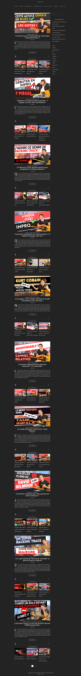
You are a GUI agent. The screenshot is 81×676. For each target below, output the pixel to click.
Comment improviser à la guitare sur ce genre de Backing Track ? (44, 333)
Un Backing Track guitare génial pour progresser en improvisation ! (32, 168)
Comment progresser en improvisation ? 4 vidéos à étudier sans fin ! (20, 71)
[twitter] (42, 1)
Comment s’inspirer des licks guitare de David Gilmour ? (32, 494)
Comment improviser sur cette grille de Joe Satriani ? (44, 71)
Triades (53, 73)
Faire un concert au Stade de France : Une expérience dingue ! (44, 659)
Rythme (53, 67)
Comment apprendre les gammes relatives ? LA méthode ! (20, 136)
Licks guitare (54, 60)
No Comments (32, 39)
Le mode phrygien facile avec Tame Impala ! (32, 430)
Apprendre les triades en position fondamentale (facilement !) (44, 400)
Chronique (54, 47)
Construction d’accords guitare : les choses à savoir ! (44, 270)
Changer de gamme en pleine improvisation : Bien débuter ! (19, 465)
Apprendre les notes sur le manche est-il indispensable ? (32, 270)
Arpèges (53, 45)
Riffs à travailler (54, 65)
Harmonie (53, 54)
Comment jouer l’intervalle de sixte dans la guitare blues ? (32, 36)
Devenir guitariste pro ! (55, 50)
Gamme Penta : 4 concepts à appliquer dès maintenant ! (20, 594)
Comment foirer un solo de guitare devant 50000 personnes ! (32, 529)
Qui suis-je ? (63, 6)
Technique (54, 71)
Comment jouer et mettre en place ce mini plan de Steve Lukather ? (20, 529)
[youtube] (38, 1)
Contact (56, 6)
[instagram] (41, 1)
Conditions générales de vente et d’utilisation (40, 672)
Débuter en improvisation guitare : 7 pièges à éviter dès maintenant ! (32, 101)
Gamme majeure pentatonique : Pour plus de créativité (20, 333)
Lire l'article (32, 52)
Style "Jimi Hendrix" (55, 69)
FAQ (53, 52)
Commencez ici (28, 6)
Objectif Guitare (19, 6)
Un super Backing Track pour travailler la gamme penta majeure (32, 559)
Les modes (54, 58)
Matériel (53, 63)
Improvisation (54, 56)
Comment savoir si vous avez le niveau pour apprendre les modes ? (32, 594)
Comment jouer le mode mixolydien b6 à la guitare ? (32, 71)
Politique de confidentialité (49, 672)
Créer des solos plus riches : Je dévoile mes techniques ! (44, 529)
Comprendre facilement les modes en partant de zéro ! (20, 203)
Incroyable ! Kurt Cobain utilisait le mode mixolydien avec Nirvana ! (32, 299)
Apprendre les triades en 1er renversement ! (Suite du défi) (20, 270)
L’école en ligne (48, 6)
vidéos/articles (38, 6)
